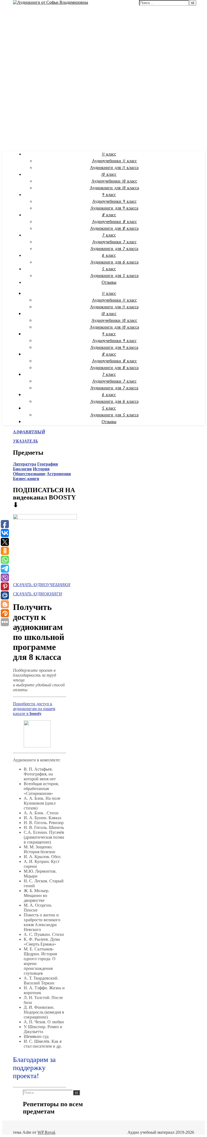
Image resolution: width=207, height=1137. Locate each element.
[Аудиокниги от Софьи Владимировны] (50, 2)
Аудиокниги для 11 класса (114, 167)
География (47, 464)
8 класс (109, 215)
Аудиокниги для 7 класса (114, 248)
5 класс (109, 269)
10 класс (108, 174)
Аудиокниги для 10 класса (114, 188)
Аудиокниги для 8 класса (114, 228)
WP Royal (46, 1132)
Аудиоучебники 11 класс (114, 161)
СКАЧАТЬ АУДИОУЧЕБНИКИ (41, 584)
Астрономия (59, 473)
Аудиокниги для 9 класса (114, 208)
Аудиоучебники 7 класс (114, 242)
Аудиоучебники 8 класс (114, 221)
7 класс (109, 235)
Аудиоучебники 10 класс (114, 181)
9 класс (109, 194)
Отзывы (109, 282)
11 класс (109, 154)
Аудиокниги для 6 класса (114, 262)
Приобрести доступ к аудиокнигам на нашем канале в (34, 708)
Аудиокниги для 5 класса (114, 275)
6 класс (109, 255)
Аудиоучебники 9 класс (114, 201)
